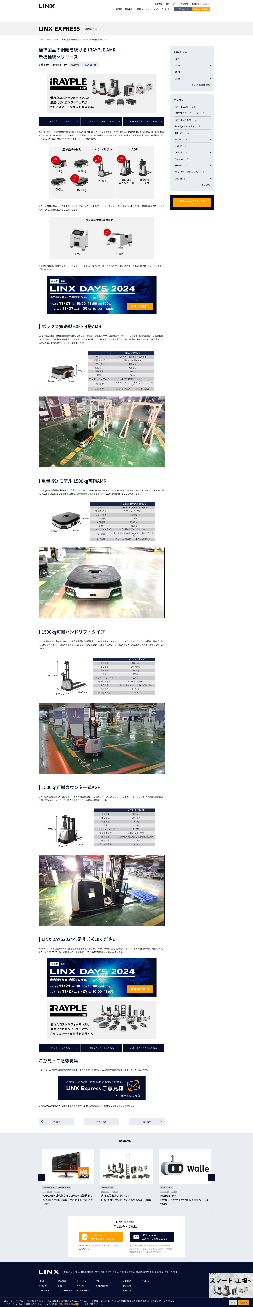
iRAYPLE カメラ (186, 119)
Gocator (182, 159)
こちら (82, 1248)
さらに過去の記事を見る (201, 85)
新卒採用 (127, 1285)
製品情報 (62, 1280)
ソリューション (65, 1290)
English (145, 1280)
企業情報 (127, 1280)
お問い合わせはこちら (59, 121)
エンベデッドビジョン (189, 172)
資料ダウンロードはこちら (101, 121)
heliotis (181, 152)
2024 (177, 72)
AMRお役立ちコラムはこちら (143, 121)
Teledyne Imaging (187, 126)
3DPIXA (181, 165)
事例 (60, 1285)
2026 (177, 59)
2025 (177, 65)
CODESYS (182, 178)
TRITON (182, 132)
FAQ (98, 1280)
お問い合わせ (102, 1285)
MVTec (181, 139)
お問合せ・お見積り (201, 9)
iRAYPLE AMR (185, 106)
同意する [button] (244, 1302)
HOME (41, 39)
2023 (177, 78)
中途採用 (127, 1290)
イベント (81, 1285)
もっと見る (206, 185)
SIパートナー (83, 1280)
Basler (180, 146)
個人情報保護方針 (68, 1304)
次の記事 (56, 1121)
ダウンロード (183, 9)
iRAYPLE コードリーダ (189, 113)
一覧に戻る (101, 1121)
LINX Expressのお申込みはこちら (192, 202)
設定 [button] (233, 1302)
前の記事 (147, 1121)
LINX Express (52, 39)
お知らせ (43, 1285)
